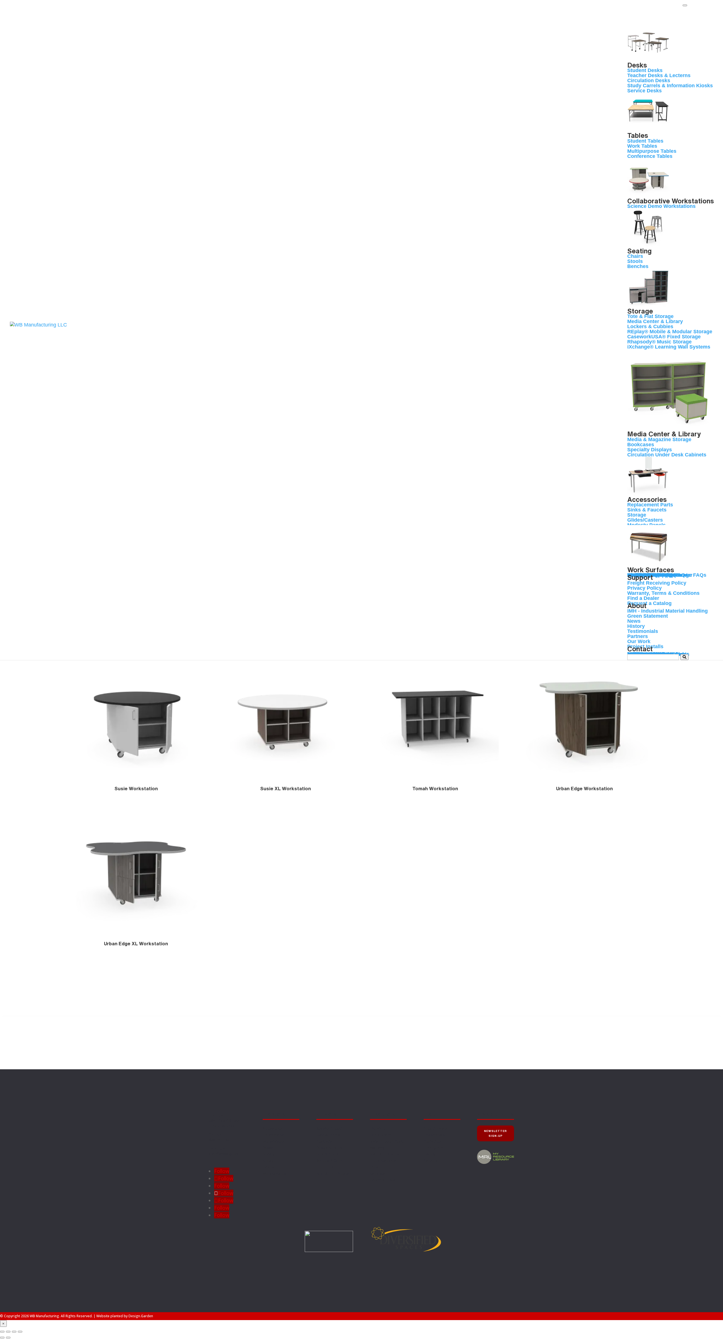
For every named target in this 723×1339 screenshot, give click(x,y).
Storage (269, 1160)
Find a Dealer (693, 14)
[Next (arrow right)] (8, 1337)
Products (274, 1114)
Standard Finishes (384, 1154)
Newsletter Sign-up (495, 1133)
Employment (434, 1147)
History (429, 1154)
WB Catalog (692, 11)
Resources (382, 1114)
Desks (268, 1147)
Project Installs (435, 1128)
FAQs (374, 1167)
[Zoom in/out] (2, 1332)
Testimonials (434, 1135)
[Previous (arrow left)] (2, 1337)
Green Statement (383, 1160)
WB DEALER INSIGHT (699, 18)
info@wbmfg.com (224, 1153)
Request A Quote (330, 1160)
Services (326, 1114)
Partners (430, 1160)
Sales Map (378, 1173)
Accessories (273, 1128)
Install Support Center (387, 1141)
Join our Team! (694, 7)
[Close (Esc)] (20, 1332)
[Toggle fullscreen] (8, 1332)
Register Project (329, 1128)
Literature (378, 1128)
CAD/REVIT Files (382, 1179)
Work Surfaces (274, 1173)
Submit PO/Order (330, 1154)
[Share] (14, 1332)
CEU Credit (325, 1167)
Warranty (377, 1147)
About (431, 1114)
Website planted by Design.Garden (124, 1316)
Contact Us (432, 1141)
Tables (268, 1167)
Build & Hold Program (334, 1173)
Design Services (329, 1147)
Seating (269, 1154)
